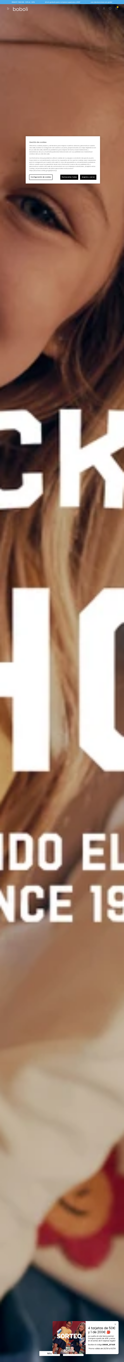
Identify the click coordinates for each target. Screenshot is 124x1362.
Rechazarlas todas (69, 177)
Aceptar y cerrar (88, 177)
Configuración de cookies (41, 177)
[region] (63, 160)
